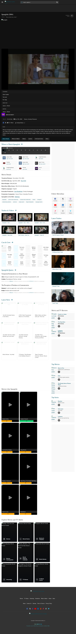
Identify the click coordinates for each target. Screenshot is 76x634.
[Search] (57, 2)
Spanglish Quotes (7, 270)
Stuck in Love (5, 511)
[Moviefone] (10, 2)
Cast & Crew (6, 242)
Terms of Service (41, 603)
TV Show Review (61, 333)
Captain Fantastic (24, 419)
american (15, 201)
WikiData (17, 196)
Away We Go (23, 449)
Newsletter (63, 213)
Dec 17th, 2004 (18, 119)
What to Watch (44, 598)
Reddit (8, 123)
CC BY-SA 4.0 (31, 281)
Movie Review (61, 316)
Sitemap (34, 603)
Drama (25, 119)
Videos (50, 598)
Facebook (4, 123)
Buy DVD (23, 180)
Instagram (70, 200)
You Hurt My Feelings (7, 449)
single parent (21, 201)
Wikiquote (11, 281)
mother (34, 199)
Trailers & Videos (7, 210)
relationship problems (6, 201)
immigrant (39, 199)
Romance (34, 119)
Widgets (70, 213)
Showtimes (37, 598)
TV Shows (26, 598)
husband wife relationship (25, 199)
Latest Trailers (56, 218)
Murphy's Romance (6, 480)
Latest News (6, 300)
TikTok (55, 213)
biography (4, 199)
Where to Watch (10, 144)
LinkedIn (62, 206)
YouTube (55, 206)
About (24, 603)
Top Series (55, 397)
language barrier (39, 201)
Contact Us (29, 603)
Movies (21, 598)
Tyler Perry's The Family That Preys (28, 480)
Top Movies (56, 364)
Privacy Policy (49, 603)
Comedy (30, 119)
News (54, 598)
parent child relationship (13, 199)
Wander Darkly (5, 419)
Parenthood (23, 511)
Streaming (32, 598)
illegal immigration (30, 201)
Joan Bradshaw (18, 191)
